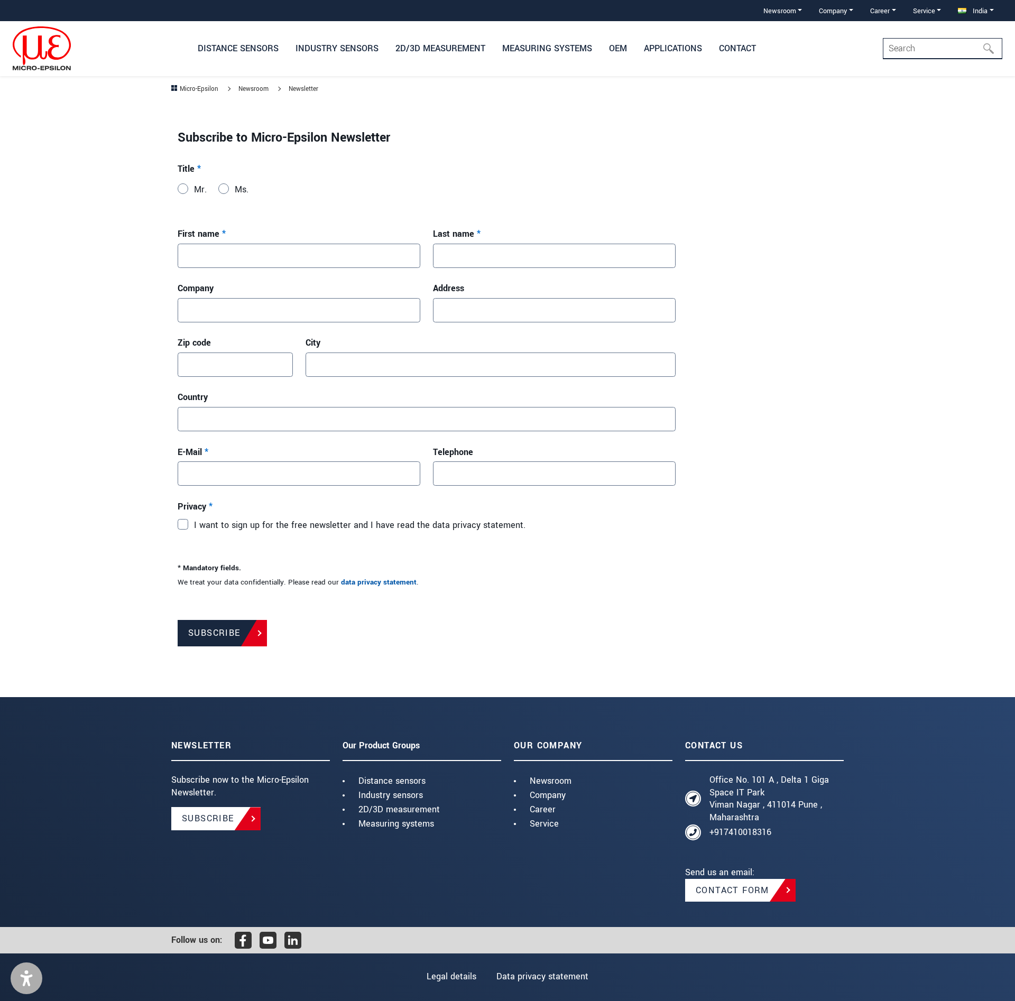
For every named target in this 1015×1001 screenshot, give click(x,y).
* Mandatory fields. (209, 568)
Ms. (241, 189)
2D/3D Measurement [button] (440, 48)
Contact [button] (737, 48)
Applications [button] (673, 48)
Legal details (451, 976)
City (313, 343)
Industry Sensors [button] (337, 48)
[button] (26, 978)
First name (202, 234)
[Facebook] (243, 940)
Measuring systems (396, 823)
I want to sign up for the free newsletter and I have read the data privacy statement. (359, 525)
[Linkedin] (292, 940)
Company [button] (833, 11)
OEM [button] (618, 48)
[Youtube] (268, 940)
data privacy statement (379, 582)
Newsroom (550, 780)
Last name (457, 234)
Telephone (453, 452)
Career (543, 809)
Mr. (200, 189)
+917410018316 (740, 832)
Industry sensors (390, 795)
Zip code (194, 343)
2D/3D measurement (399, 809)
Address (448, 288)
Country (193, 397)
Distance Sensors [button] (238, 48)
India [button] (979, 11)
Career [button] (880, 11)
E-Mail (193, 452)
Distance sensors (392, 780)
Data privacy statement (542, 976)
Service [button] (924, 11)
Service (544, 823)
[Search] (991, 48)
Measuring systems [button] (547, 48)
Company (196, 288)
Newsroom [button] (779, 11)
